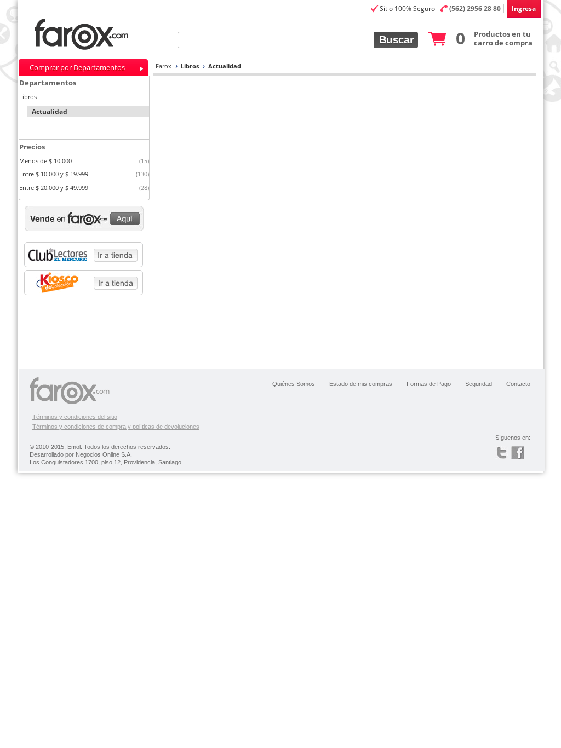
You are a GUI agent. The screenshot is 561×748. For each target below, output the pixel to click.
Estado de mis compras (360, 384)
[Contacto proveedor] (84, 218)
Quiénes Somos (293, 384)
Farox (163, 66)
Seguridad (478, 384)
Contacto (518, 384)
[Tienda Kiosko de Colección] (87, 282)
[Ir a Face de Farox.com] (522, 452)
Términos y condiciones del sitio (74, 416)
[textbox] (276, 40)
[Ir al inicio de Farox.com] (114, 35)
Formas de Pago (429, 384)
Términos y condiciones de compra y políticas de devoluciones (115, 426)
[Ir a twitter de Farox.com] (503, 452)
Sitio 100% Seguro (407, 8)
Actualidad (224, 66)
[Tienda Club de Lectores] (87, 254)
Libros (190, 66)
